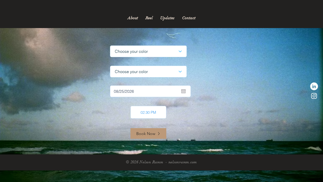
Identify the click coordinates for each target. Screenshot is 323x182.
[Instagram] (314, 96)
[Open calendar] (183, 91)
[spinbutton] (148, 112)
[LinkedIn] (314, 86)
